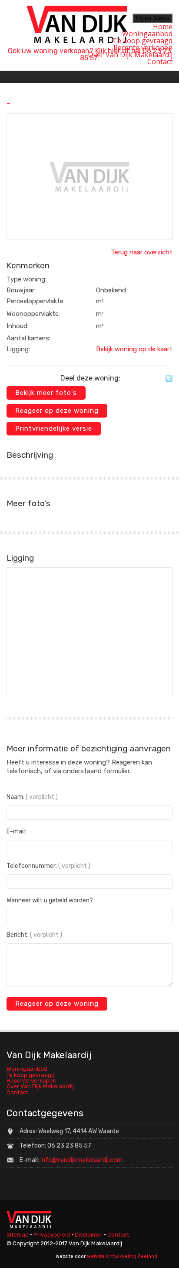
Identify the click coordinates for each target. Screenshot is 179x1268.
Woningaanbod (147, 33)
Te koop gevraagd (142, 40)
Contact (159, 61)
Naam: (32, 797)
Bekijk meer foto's (46, 393)
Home (162, 26)
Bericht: (34, 935)
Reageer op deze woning (57, 411)
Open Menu (152, 18)
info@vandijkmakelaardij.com (81, 1160)
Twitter (169, 378)
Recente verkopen (142, 47)
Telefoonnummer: (48, 866)
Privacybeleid (51, 1234)
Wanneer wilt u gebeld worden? (50, 901)
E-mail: (16, 832)
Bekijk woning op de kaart (134, 349)
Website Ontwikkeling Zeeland (122, 1256)
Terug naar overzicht (141, 252)
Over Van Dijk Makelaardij (130, 54)
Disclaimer (89, 1234)
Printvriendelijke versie (53, 428)
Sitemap (18, 1234)
